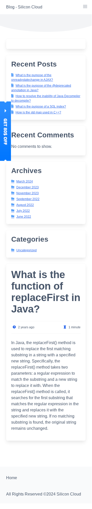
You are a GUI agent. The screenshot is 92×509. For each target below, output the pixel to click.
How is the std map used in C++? (38, 112)
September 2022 (28, 199)
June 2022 (23, 216)
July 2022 (23, 211)
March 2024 (24, 181)
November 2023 (27, 193)
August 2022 (25, 205)
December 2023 (27, 187)
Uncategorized (26, 250)
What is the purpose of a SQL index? (41, 106)
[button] (85, 6)
